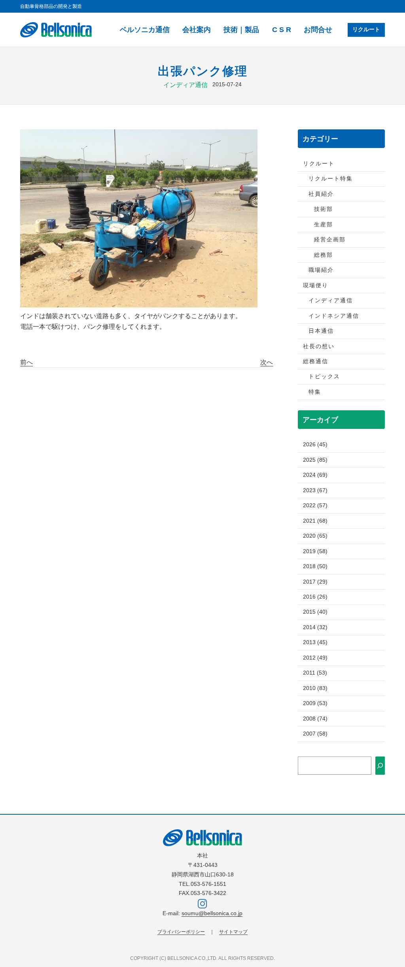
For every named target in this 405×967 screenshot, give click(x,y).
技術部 (323, 209)
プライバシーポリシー (181, 931)
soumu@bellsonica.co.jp (212, 913)
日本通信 (321, 331)
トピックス (324, 376)
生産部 (323, 225)
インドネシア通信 (333, 316)
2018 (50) (315, 566)
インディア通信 (185, 85)
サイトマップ (233, 931)
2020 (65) (315, 536)
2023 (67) (315, 490)
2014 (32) (315, 627)
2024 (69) (315, 475)
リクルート (366, 29)
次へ (266, 362)
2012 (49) (315, 658)
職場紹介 (321, 270)
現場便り (315, 285)
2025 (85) (315, 460)
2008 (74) (315, 719)
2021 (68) (315, 521)
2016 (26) (315, 597)
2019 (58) (315, 551)
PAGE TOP (389, 931)
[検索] (380, 765)
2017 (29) (315, 582)
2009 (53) (315, 703)
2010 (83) (315, 688)
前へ (26, 362)
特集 (314, 392)
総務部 (323, 255)
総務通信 (315, 361)
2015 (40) (315, 612)
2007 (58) (315, 734)
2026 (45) (315, 444)
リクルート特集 (330, 179)
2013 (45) (315, 642)
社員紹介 (321, 194)
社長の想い (319, 346)
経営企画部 (330, 240)
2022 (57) (315, 505)
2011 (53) (315, 673)
